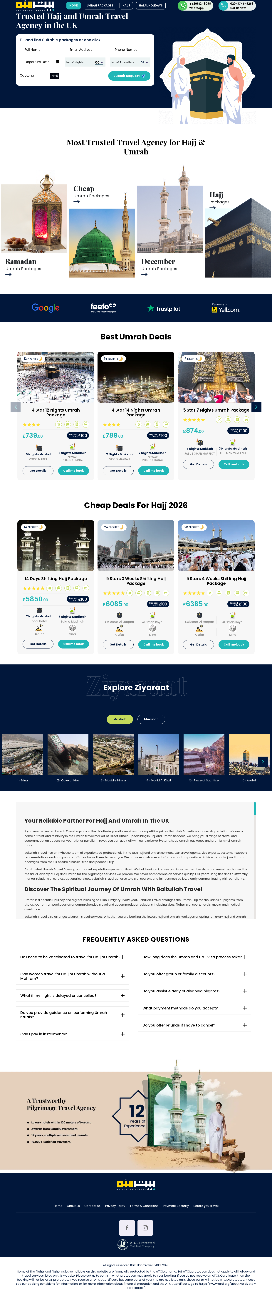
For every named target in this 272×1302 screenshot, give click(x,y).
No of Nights (75, 62)
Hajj (126, 5)
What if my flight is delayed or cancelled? (58, 995)
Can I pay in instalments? (43, 1034)
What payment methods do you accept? (180, 1008)
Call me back (73, 470)
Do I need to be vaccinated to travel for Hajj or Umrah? (70, 957)
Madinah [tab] (151, 719)
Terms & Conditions (144, 1206)
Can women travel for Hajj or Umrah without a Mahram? (62, 976)
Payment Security (176, 1206)
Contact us (92, 1206)
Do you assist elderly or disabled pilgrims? (181, 991)
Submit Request (126, 76)
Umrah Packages (100, 5)
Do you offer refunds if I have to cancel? (178, 1025)
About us (73, 1206)
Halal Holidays (151, 5)
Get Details (38, 470)
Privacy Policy (115, 1206)
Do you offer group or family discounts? (178, 974)
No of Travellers (122, 62)
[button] (256, 407)
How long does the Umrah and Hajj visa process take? (192, 957)
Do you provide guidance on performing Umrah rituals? (63, 1015)
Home (73, 5)
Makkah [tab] (119, 719)
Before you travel (206, 1206)
